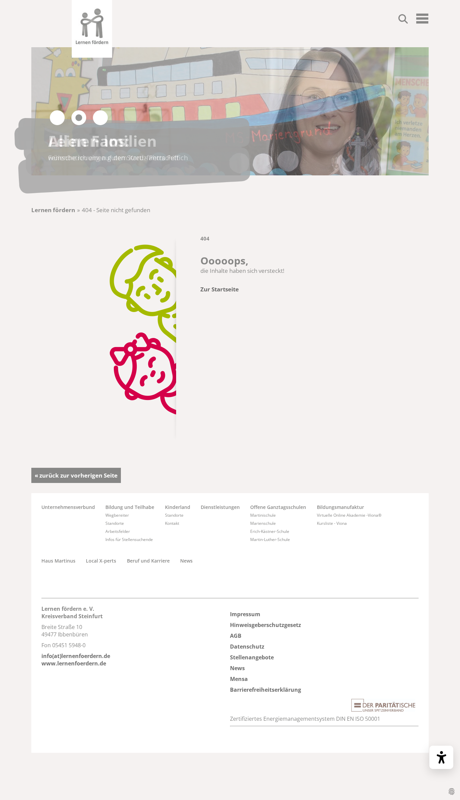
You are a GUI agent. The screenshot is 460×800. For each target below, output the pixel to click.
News (186, 561)
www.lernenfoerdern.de (73, 663)
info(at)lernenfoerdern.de (75, 656)
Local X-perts (101, 561)
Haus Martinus (58, 561)
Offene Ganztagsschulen (278, 507)
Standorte (114, 523)
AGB (235, 635)
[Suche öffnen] (403, 20)
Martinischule (263, 515)
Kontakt (172, 523)
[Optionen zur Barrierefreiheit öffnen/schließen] (441, 757)
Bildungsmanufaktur (340, 507)
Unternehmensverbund (68, 507)
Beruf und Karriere (148, 561)
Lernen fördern (53, 210)
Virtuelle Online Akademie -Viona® (349, 515)
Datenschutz (247, 646)
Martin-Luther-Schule (270, 539)
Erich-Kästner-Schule (269, 531)
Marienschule (263, 523)
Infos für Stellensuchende (129, 539)
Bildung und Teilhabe (129, 507)
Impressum (245, 614)
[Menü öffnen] (422, 21)
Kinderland (177, 507)
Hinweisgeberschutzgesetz (265, 625)
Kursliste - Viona (332, 523)
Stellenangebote (252, 657)
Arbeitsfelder (117, 531)
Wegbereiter (117, 515)
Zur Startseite (219, 289)
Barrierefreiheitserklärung (265, 689)
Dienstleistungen (220, 507)
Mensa (239, 679)
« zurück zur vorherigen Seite (76, 475)
